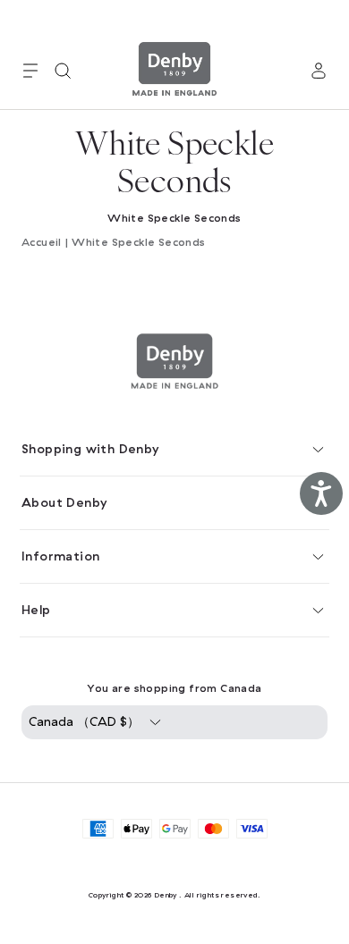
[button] (30, 71)
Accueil (41, 242)
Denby (165, 894)
